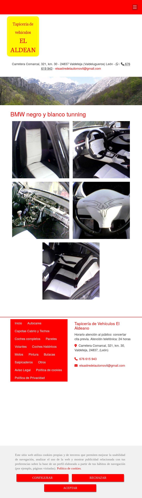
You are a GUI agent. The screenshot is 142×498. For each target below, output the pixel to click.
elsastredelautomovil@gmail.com (78, 68)
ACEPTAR (70, 488)
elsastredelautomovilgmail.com (102, 365)
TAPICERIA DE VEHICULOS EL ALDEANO (35, 7)
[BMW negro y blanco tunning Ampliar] (40, 149)
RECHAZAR (98, 477)
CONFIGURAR (42, 477)
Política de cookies (69, 468)
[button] (135, 7)
